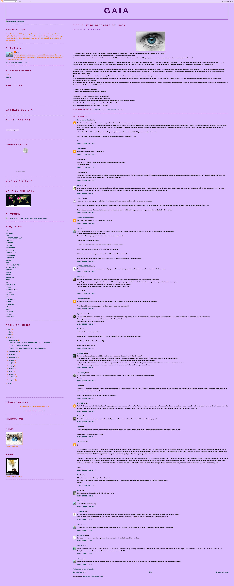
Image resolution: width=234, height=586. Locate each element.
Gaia (78, 329)
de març (12, 374)
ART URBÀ (9, 233)
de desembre (13, 340)
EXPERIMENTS (10, 257)
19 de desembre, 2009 (86, 294)
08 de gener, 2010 (84, 564)
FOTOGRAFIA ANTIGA (13, 265)
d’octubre (12, 354)
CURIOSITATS (10, 248)
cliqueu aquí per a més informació (34, 411)
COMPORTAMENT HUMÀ (99, 109)
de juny (11, 366)
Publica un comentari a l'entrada (83, 569)
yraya (78, 276)
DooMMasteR (81, 298)
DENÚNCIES (10, 250)
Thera (79, 416)
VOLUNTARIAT (10, 316)
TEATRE (8, 309)
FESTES (8, 260)
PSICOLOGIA (120, 109)
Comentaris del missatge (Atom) (93, 576)
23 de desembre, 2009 (86, 506)
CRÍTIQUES (9, 243)
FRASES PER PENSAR (13, 267)
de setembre (13, 357)
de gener (12, 380)
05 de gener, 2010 (84, 530)
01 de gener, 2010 (84, 519)
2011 (9, 332)
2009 (9, 337)
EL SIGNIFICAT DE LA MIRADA (19, 345)
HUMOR (8, 272)
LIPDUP (8, 275)
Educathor (80, 442)
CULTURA (9, 245)
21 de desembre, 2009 (86, 422)
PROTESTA (9, 292)
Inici (150, 572)
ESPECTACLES (11, 252)
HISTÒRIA (9, 270)
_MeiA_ (79, 198)
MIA (78, 490)
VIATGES (9, 314)
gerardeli (80, 353)
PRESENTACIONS (11, 289)
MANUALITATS (10, 277)
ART (7, 230)
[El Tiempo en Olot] (26, 218)
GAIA (117, 10)
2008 (9, 383)
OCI (7, 282)
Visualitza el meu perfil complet (17, 62)
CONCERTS (9, 240)
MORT (8, 280)
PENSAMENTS (111, 109)
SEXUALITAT (10, 304)
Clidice (79, 185)
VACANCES (9, 312)
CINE (7, 235)
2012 (9, 329)
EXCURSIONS (10, 255)
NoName (79, 545)
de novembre (13, 351)
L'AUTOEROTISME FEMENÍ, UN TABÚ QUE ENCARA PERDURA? (30, 342)
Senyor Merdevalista (83, 120)
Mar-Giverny (81, 373)
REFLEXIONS (10, 299)
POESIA (8, 287)
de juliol (12, 363)
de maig (12, 368)
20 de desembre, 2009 (86, 381)
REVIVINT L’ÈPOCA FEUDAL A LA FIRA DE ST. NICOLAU (27, 348)
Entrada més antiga (222, 572)
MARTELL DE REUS (83, 266)
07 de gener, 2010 (84, 554)
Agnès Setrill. (81, 314)
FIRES (8, 262)
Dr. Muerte (80, 511)
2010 (9, 335)
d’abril (11, 371)
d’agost (11, 360)
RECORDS (9, 297)
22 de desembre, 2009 (86, 470)
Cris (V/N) (80, 403)
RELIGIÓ (8, 302)
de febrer (12, 377)
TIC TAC (8, 77)
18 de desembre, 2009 (86, 144)
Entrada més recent (79, 572)
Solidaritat (9, 307)
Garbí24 (79, 148)
